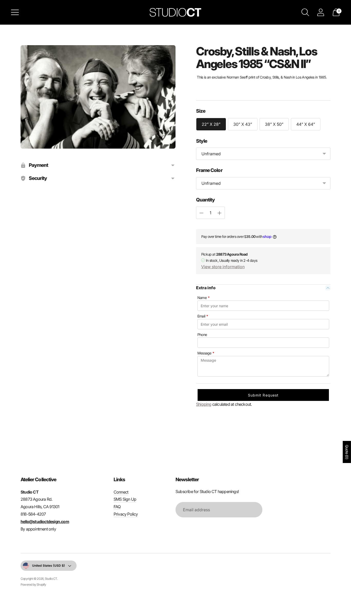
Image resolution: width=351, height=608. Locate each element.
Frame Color (209, 170)
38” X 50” (274, 124)
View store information (223, 266)
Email (202, 316)
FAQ (117, 506)
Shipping (203, 404)
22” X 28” (211, 124)
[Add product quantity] (201, 213)
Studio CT (51, 579)
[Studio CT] (175, 12)
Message (205, 353)
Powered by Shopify (33, 584)
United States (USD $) (48, 565)
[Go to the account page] (320, 12)
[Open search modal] (305, 12)
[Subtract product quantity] (219, 213)
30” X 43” (242, 124)
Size (200, 111)
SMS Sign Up (125, 499)
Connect (121, 492)
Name (203, 297)
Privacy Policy (126, 514)
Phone (202, 334)
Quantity (205, 200)
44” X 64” (305, 124)
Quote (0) (347, 452)
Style (201, 141)
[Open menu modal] (15, 12)
